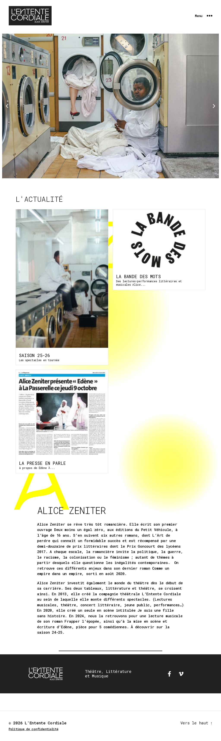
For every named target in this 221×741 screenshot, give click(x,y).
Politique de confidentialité (33, 729)
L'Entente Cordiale (45, 722)
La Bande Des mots (138, 276)
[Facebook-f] (169, 673)
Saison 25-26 (34, 355)
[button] (7, 106)
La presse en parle (42, 463)
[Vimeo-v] (181, 673)
